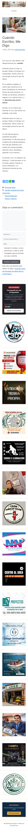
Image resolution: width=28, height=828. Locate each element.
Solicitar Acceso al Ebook (14, 310)
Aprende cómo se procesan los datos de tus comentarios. (13, 271)
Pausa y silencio (11, 199)
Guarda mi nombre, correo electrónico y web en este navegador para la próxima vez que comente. (14, 252)
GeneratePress (14, 825)
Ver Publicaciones (14, 813)
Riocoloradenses (11, 196)
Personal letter (10, 187)
